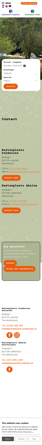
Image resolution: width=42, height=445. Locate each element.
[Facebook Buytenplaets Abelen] (9, 369)
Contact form (11, 210)
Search (11, 86)
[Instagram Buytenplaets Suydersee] (17, 334)
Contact (10, 263)
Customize (21, 439)
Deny (34, 439)
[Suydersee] (11, 12)
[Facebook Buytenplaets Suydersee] (9, 334)
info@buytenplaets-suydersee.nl (24, 171)
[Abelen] (32, 12)
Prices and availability (19, 269)
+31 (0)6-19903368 (18, 201)
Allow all (7, 439)
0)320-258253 (18, 168)
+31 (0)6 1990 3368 (12, 360)
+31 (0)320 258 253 (12, 326)
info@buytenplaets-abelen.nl (24, 204)
